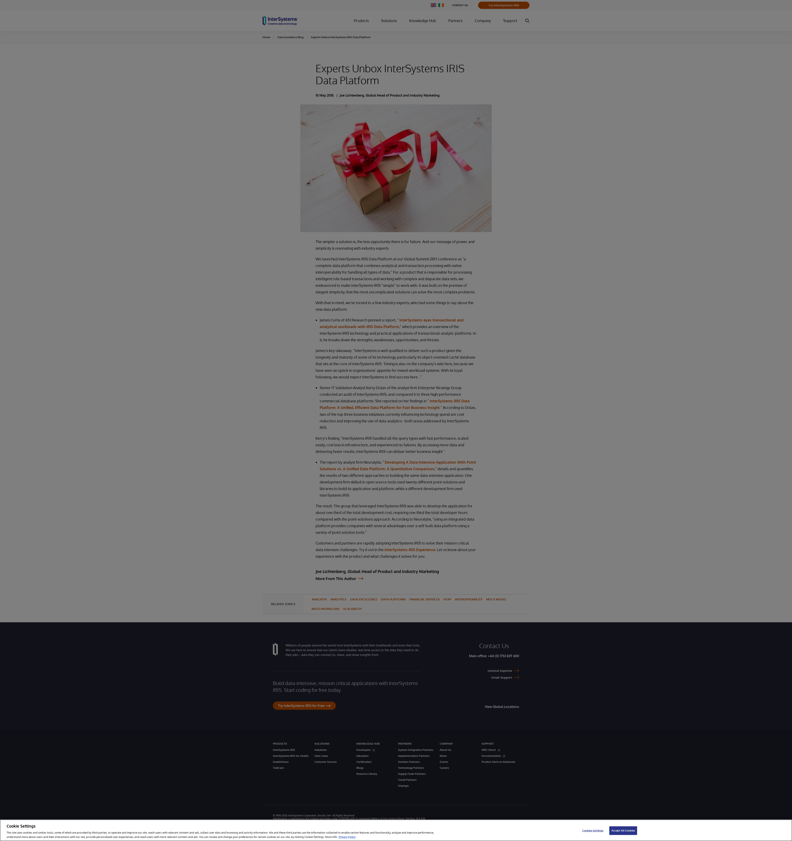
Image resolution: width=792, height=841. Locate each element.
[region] (396, 830)
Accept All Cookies (623, 830)
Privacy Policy (347, 836)
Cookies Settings (592, 830)
